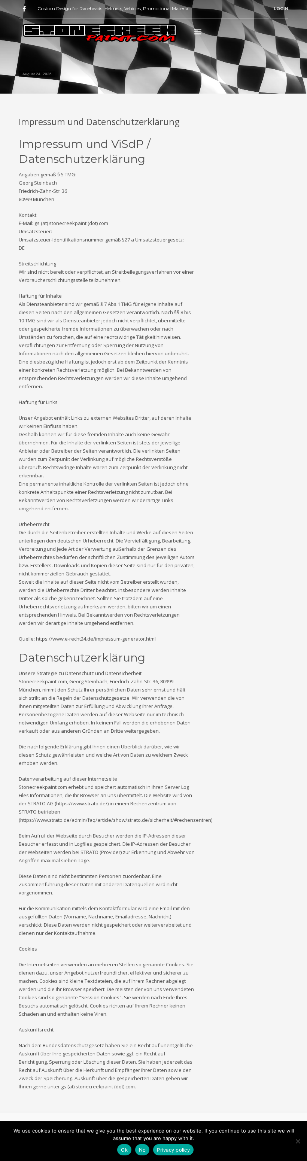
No (142, 1150)
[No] (297, 1141)
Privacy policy (173, 1150)
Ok (124, 1150)
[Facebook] (24, 8)
